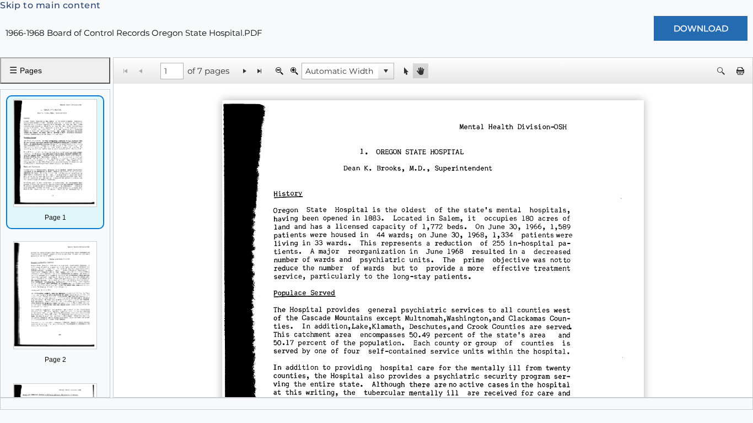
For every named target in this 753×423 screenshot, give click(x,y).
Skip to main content (50, 5)
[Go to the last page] (259, 70)
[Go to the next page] (245, 70)
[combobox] (340, 71)
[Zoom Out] (279, 70)
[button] (386, 71)
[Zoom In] (294, 70)
